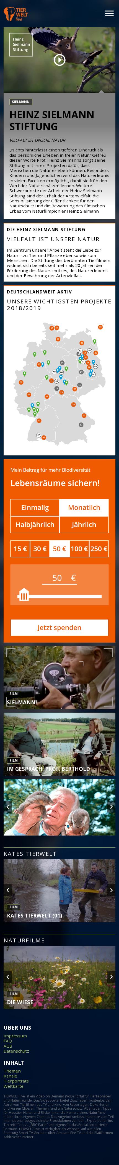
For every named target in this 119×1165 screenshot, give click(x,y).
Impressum (15, 1035)
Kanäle (10, 1075)
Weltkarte (14, 1086)
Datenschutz (16, 1050)
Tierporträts (16, 1080)
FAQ (8, 1040)
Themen (12, 1070)
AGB (8, 1045)
